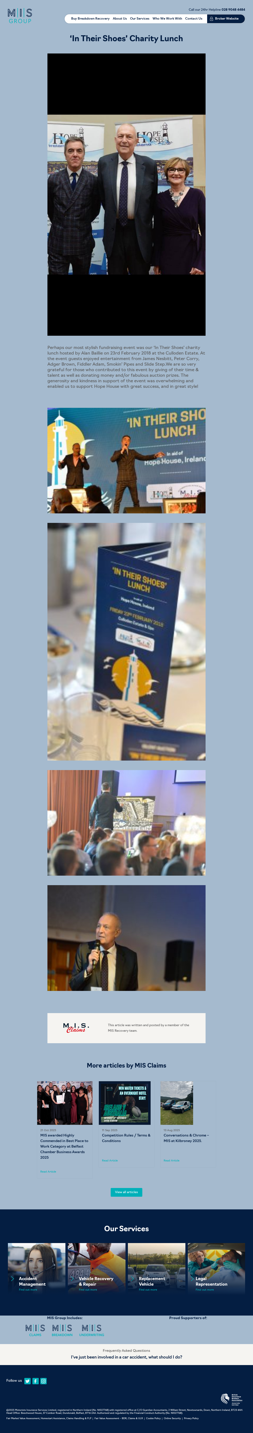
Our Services (139, 18)
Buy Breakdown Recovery (90, 18)
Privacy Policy (191, 1418)
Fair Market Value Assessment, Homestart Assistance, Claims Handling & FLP (48, 1418)
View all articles (126, 1192)
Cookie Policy (153, 1418)
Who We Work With (167, 18)
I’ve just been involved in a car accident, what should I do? (126, 1357)
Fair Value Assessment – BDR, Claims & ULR (118, 1418)
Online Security (172, 1418)
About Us (120, 18)
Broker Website (227, 18)
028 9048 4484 (233, 9)
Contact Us (193, 18)
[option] (65, 1129)
